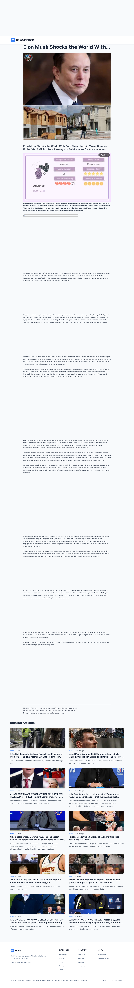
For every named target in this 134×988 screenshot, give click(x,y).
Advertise (81, 966)
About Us (81, 954)
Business (62, 958)
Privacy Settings (117, 980)
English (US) (105, 980)
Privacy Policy (102, 954)
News (61, 962)
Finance (61, 970)
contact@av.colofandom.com (21, 962)
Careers (81, 962)
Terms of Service (103, 958)
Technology (63, 954)
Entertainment (64, 966)
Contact (81, 958)
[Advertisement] (67, 18)
